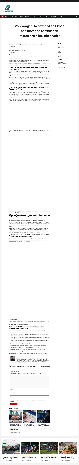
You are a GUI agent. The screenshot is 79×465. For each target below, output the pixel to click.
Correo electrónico (13, 392)
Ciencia (33, 16)
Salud (61, 443)
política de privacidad (61, 67)
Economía (27, 16)
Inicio (6, 16)
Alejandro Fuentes (17, 432)
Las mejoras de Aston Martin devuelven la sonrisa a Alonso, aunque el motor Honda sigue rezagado (11, 457)
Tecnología (39, 16)
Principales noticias (14, 16)
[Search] (76, 17)
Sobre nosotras (60, 62)
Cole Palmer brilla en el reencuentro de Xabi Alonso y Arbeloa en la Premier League (29, 457)
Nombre (11, 389)
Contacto (60, 16)
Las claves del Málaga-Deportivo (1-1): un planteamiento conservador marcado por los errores (48, 457)
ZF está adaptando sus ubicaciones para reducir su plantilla (19, 366)
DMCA (59, 64)
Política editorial (60, 66)
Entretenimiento (53, 16)
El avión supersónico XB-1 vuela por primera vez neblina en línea (40, 366)
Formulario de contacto (62, 63)
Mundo (21, 16)
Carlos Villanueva (13, 42)
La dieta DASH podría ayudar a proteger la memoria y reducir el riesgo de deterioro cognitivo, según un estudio (67, 457)
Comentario (12, 374)
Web (11, 396)
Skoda (43, 64)
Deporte (45, 16)
